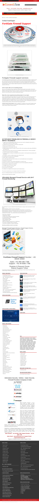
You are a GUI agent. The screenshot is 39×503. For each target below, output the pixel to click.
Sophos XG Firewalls (6, 359)
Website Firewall (5, 278)
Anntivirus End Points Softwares (8, 475)
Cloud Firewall (5, 279)
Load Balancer (5, 281)
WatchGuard (31, 349)
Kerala (31, 344)
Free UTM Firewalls (6, 341)
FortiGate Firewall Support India (30, 269)
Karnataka (28, 344)
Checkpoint (4, 326)
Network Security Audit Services (25, 458)
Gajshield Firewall (23, 364)
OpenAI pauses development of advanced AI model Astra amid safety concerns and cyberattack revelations (30, 290)
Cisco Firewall (22, 354)
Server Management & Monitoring (8, 487)
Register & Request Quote (14, 9)
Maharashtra (29, 345)
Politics (4, 349)
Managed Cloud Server (6, 484)
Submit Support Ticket (26, 9)
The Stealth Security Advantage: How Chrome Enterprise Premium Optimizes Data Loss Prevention (30, 305)
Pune (3, 350)
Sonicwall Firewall (23, 363)
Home (4, 17)
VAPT (4, 363)
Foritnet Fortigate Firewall (7, 340)
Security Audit (5, 351)
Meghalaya (33, 345)
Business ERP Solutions (7, 490)
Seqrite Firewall (22, 365)
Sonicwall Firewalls (6, 357)
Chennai (31, 339)
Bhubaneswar (24, 339)
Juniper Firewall (22, 353)
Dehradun (27, 341)
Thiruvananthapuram (22, 349)
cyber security (24, 340)
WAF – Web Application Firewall (7, 277)
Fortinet (34, 341)
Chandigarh (28, 339)
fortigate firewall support (10, 269)
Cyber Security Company (30, 340)
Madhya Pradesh (25, 345)
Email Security (5, 334)
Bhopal (21, 339)
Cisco (21, 340)
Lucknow (21, 345)
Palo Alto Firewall (23, 356)
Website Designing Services (7, 493)
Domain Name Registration (7, 495)
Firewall (7, 17)
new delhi (29, 346)
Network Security (25, 346)
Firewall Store (5, 338)
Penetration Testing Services (7, 287)
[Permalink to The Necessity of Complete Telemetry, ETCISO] (21, 295)
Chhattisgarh (34, 339)
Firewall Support (4, 269)
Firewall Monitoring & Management (8, 276)
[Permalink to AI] (21, 302)
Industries (4, 345)
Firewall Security (5, 337)
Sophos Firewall (5, 454)
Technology (4, 362)
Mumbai (21, 346)
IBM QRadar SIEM (23, 369)
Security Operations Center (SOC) (8, 352)
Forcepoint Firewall (5, 452)
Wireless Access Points (6, 371)
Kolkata (34, 344)
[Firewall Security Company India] (11, 5)
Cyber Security (5, 328)
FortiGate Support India (11, 270)
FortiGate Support (5, 270)
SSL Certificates (5, 481)
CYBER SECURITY (6, 288)
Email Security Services (6, 291)
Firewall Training (5, 283)
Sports (4, 360)
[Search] (36, 5)
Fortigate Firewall (5, 451)
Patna (34, 346)
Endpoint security (5, 335)
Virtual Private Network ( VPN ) (7, 282)
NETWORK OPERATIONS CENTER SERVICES (10, 292)
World (4, 373)
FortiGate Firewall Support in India (20, 269)
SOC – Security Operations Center (8, 290)
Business (4, 325)
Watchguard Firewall (23, 361)
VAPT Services (23, 460)
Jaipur (4, 346)
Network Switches (5, 348)
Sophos (4, 358)
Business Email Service (6, 496)
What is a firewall (5, 370)
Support (4, 361)
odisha (31, 346)
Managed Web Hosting (6, 476)
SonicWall (4, 356)
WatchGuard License (6, 368)
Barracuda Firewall (23, 362)
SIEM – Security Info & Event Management (9, 289)
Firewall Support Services (24, 445)
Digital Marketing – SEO (6, 479)
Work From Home (5, 372)
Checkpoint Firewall (23, 355)
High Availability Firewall (6, 280)
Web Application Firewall (6, 369)
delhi (29, 341)
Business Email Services (7, 478)
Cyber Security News (6, 329)
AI (23, 300)
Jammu (25, 344)
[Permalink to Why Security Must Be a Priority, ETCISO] (21, 281)
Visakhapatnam (28, 349)
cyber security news (22, 341)
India (20, 344)
